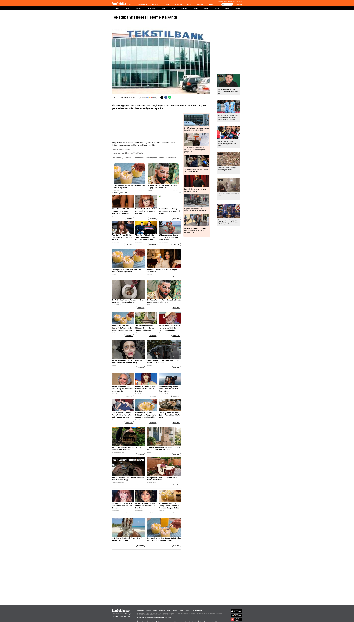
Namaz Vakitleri (197, 610)
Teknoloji (138, 8)
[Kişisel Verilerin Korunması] (190, 621)
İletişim (125, 616)
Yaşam (196, 8)
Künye (129, 616)
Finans (127, 8)
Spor (168, 610)
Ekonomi (162, 610)
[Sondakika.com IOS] (236, 611)
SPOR (189, 4)
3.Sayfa (237, 8)
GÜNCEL (155, 4)
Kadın (163, 8)
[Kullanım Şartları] (141, 621)
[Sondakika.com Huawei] (236, 619)
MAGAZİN (199, 4)
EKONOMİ (178, 4)
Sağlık (206, 8)
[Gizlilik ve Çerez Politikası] (165, 621)
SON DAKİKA (142, 4)
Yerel (181, 610)
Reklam (121, 616)
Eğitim (227, 8)
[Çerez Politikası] (177, 621)
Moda (173, 8)
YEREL (211, 4)
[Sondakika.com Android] (236, 615)
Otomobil (184, 8)
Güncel (148, 610)
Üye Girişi (237, 4)
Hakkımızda (115, 616)
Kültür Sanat (151, 8)
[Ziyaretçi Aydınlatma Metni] (205, 621)
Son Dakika (140, 610)
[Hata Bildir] (217, 621)
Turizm (216, 8)
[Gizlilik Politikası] (152, 621)
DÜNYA (166, 4)
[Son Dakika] (121, 3)
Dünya (155, 610)
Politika (116, 8)
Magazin (175, 610)
